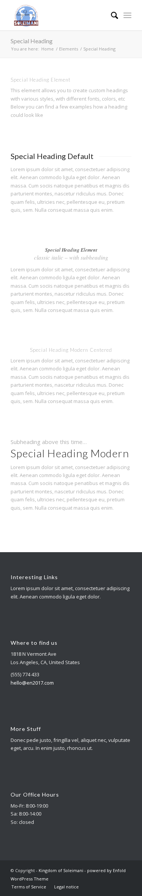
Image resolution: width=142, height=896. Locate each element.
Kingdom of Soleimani (61, 870)
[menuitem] (110, 15)
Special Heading (32, 40)
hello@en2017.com (32, 682)
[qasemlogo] (59, 15)
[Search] (110, 15)
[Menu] (127, 15)
